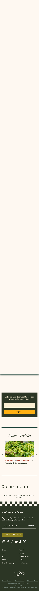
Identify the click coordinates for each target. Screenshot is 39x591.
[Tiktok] (20, 542)
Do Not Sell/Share (13, 583)
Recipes (5, 556)
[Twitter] (24, 542)
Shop (4, 550)
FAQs (21, 560)
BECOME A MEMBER (12, 535)
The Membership (8, 563)
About (22, 553)
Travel (4, 560)
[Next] (36, 455)
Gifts (3, 553)
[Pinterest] (12, 542)
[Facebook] (8, 542)
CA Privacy (26, 583)
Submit (31, 526)
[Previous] (2, 455)
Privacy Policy (6, 581)
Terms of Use (19, 581)
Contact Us (24, 563)
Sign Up (19, 412)
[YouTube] (16, 542)
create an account (21, 495)
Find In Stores (25, 556)
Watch (22, 550)
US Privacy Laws (32, 581)
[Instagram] (4, 542)
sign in (10, 495)
